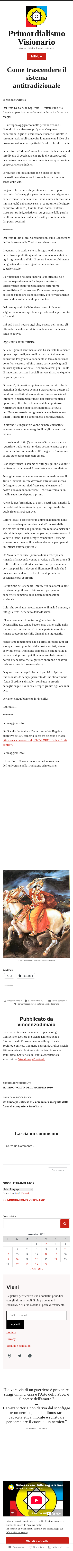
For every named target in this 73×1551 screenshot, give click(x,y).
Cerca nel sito (9, 1216)
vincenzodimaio (14, 1000)
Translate (25, 1193)
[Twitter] (20, 1356)
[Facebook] (30, 1356)
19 (7, 1259)
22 (36, 1259)
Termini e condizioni (18, 1345)
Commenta (58, 1170)
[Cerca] (64, 1223)
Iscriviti (15, 1324)
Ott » (40, 1269)
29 (36, 1264)
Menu (38, 56)
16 (46, 1254)
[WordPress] (9, 1356)
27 (17, 1264)
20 (17, 1259)
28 (27, 1264)
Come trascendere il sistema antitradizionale (38, 1004)
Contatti (11, 1332)
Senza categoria (59, 1000)
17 (55, 1254)
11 (65, 1249)
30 (46, 1264)
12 (7, 1254)
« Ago (33, 1269)
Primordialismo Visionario (36, 38)
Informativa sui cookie (17, 1532)
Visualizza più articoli (31, 1059)
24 (55, 1259)
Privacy (11, 1339)
